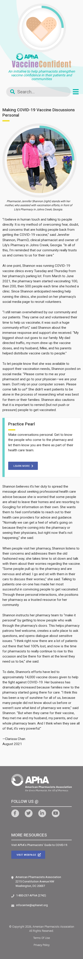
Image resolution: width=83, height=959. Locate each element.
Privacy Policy (42, 945)
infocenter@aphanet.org (32, 905)
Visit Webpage (27, 854)
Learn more (22, 466)
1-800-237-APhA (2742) (31, 895)
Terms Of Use (41, 938)
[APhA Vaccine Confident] (41, 60)
